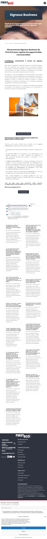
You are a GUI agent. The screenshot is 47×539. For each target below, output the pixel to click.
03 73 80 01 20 (9, 448)
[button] (45, 516)
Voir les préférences (23, 534)
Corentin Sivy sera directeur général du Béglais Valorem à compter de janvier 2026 (13, 410)
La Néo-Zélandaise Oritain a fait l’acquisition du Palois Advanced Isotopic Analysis (13, 329)
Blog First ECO (20, 467)
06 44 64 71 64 (5, 445)
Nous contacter (21, 472)
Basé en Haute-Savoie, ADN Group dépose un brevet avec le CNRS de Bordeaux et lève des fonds (33, 281)
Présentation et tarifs (22, 441)
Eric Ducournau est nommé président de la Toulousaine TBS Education (33, 304)
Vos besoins (20, 444)
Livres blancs (20, 464)
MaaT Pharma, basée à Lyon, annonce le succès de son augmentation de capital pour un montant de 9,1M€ (13, 279)
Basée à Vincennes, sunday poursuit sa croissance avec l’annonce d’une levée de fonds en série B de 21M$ (13, 305)
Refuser (23, 531)
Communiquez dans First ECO (23, 475)
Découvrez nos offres (23, 134)
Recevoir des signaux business (17, 32)
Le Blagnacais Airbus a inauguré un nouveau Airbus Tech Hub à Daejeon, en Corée (13, 226)
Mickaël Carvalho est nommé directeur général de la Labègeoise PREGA (33, 376)
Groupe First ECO (21, 454)
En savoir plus (23, 192)
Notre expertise (21, 449)
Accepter (23, 528)
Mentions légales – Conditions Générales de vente (23, 537)
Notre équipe (20, 452)
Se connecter (20, 479)
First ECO (21, 85)
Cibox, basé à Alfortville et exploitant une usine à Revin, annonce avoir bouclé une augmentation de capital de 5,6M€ (33, 352)
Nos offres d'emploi (21, 456)
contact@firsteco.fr (8, 453)
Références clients (21, 462)
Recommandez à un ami (22, 477)
